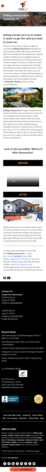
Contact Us (26, 415)
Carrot (37, 451)
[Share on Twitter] (8, 278)
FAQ (4, 418)
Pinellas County (25, 264)
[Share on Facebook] (4, 278)
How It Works (37, 415)
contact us (16, 129)
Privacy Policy (33, 418)
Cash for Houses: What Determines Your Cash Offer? (23, 348)
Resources (23, 418)
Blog (42, 418)
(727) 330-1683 (17, 385)
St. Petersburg (24, 259)
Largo (24, 256)
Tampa (10, 256)
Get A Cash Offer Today (12, 415)
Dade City (15, 264)
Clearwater (34, 259)
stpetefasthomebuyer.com (12, 387)
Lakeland (13, 259)
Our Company (12, 418)
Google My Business (10, 319)
